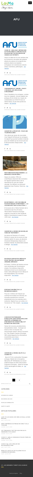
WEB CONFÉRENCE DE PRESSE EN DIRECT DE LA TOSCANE (15, 435)
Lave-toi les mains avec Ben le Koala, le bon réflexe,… (15, 428)
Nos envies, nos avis (6, 410)
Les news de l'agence (7, 406)
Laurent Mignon (21, 85)
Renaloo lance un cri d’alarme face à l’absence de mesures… (13, 462)
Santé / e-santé (5, 417)
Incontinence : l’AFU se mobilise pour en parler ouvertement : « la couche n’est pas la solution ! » (16, 215)
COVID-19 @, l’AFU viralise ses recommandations (10, 455)
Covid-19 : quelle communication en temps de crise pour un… (16, 449)
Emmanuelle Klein (21, 385)
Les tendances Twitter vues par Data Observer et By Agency (13, 442)
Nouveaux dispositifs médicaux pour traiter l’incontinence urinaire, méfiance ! (15, 271)
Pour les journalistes (7, 413)
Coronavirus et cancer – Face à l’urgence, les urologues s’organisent (15, 101)
